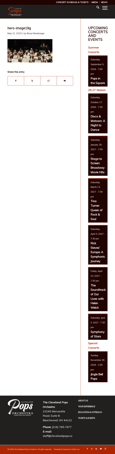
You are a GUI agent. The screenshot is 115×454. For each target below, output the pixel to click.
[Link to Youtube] (101, 448)
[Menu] (103, 7)
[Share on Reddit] (48, 80)
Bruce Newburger (35, 33)
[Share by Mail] (65, 80)
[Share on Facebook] (16, 80)
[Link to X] (92, 448)
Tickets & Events (86, 418)
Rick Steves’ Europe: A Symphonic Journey (98, 252)
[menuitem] (72, 2)
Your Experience (86, 406)
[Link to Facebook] (87, 448)
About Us (83, 400)
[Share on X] (32, 80)
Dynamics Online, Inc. (71, 449)
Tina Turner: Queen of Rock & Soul (97, 210)
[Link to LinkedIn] (96, 448)
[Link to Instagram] (105, 448)
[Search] (96, 7)
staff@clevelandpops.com (59, 436)
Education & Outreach (90, 412)
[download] (14, 11)
